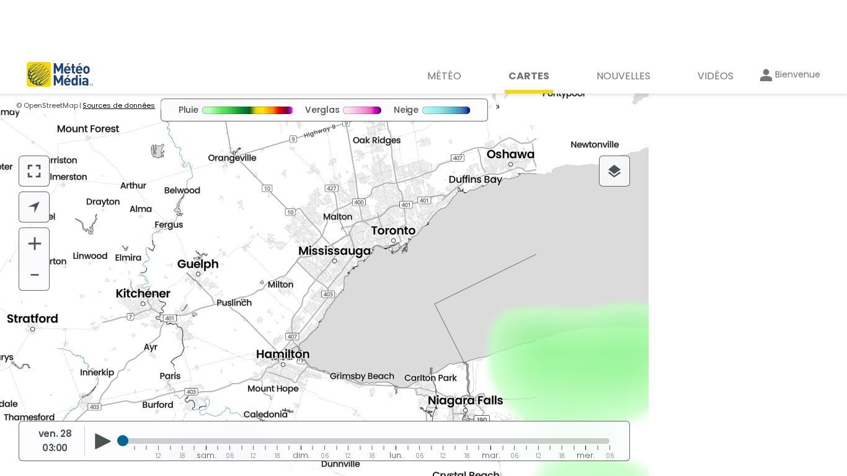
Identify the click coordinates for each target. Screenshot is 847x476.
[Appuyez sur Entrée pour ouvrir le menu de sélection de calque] (614, 171)
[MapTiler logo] (53, 398)
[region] (324, 285)
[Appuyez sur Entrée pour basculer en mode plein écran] (34, 171)
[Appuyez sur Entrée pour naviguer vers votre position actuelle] (34, 207)
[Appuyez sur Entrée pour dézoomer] (34, 274)
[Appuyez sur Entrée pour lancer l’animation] (102, 441)
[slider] (122, 440)
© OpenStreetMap (47, 105)
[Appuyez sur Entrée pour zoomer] (34, 243)
